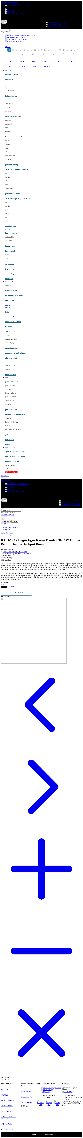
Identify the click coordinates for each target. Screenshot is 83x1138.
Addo (9, 61)
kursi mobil (10, 251)
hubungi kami (26, 1091)
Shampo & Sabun (10, 393)
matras (8, 305)
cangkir (7, 335)
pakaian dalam (9, 188)
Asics (9, 67)
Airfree (34, 61)
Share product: (6, 596)
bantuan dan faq (26, 1097)
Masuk (4, 478)
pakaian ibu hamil (12, 193)
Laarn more (27, 554)
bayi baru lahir (9, 237)
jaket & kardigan (10, 155)
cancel (4, 517)
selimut (8, 285)
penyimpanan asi (10, 365)
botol (7, 312)
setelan (7, 152)
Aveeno (22, 67)
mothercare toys (10, 465)
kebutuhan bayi (11, 96)
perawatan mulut (10, 400)
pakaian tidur (9, 100)
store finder (23, 39)
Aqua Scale (72, 61)
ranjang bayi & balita (14, 295)
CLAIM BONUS (18, 593)
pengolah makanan (13, 348)
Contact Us (63, 26)
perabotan (9, 300)
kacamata (8, 87)
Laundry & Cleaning (11, 422)
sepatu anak (8, 124)
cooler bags (8, 369)
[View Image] (1, 1075)
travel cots (9, 269)
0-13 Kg (7, 255)
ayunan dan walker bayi (15, 451)
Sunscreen (8, 389)
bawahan (7, 144)
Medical (7, 426)
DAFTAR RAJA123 (8, 1111)
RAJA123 (4, 564)
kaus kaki (8, 131)
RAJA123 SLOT (7, 1106)
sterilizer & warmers (14, 317)
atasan (7, 141)
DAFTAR (65, 25)
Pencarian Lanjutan (7, 515)
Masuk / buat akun (11, 527)
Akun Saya (5, 476)
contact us (21, 41)
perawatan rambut (10, 397)
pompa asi (8, 362)
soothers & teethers (13, 322)
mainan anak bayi (12, 461)
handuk (8, 444)
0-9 (74, 54)
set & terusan (9, 103)
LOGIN (62, 23)
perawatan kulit (10, 385)
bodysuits (8, 111)
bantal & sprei (11, 290)
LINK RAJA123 (7, 1124)
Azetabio (47, 67)
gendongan (9, 264)
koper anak (10, 246)
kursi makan (10, 375)
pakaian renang (11, 165)
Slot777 (36, 573)
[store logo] (17, 32)
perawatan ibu (11, 409)
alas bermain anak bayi (15, 456)
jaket (6, 184)
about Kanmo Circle (28, 35)
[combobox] (11, 512)
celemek (8, 326)
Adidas (21, 61)
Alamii (46, 61)
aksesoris (8, 159)
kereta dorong (11, 233)
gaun (6, 148)
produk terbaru (11, 74)
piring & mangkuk (11, 339)
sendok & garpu (10, 343)
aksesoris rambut (10, 90)
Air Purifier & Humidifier (13, 429)
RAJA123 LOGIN (7, 1100)
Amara (58, 61)
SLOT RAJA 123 (7, 1129)
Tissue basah (9, 418)
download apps (23, 5)
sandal (7, 128)
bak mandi (9, 440)
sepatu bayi (8, 120)
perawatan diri (9, 404)
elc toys (7, 469)
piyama (7, 107)
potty (7, 435)
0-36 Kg (7, 258)
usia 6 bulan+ (9, 241)
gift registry (23, 13)
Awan (34, 67)
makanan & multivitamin (15, 353)
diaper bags (10, 274)
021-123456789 (26, 1102)
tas (6, 83)
